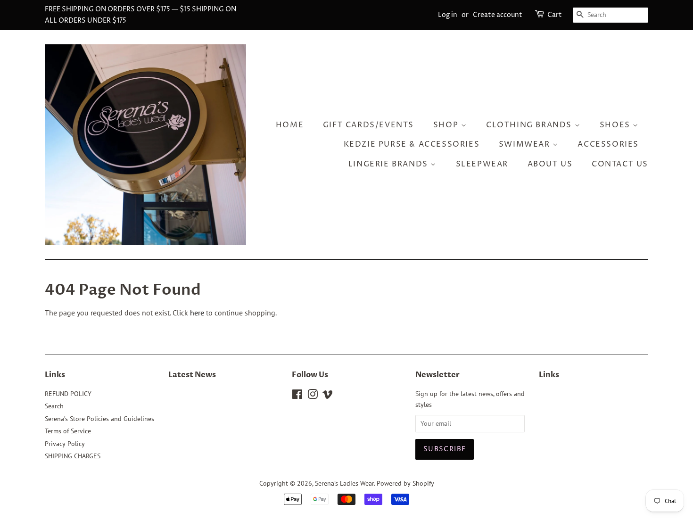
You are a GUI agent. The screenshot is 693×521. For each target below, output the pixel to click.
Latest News (192, 375)
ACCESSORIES (608, 144)
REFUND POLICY (68, 393)
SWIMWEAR (526, 144)
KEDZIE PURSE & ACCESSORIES (412, 144)
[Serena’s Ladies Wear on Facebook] (297, 396)
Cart (554, 14)
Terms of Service (68, 431)
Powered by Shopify (405, 483)
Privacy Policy (65, 443)
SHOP (447, 125)
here (197, 312)
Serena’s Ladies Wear (344, 483)
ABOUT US (550, 164)
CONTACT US (620, 164)
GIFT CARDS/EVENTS (368, 125)
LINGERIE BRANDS (389, 164)
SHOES (616, 125)
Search (54, 406)
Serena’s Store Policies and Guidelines (99, 418)
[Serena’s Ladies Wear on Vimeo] (327, 396)
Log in (447, 14)
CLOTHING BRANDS (530, 125)
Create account (497, 14)
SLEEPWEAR (482, 164)
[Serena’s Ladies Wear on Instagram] (312, 396)
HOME (290, 125)
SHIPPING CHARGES (72, 456)
